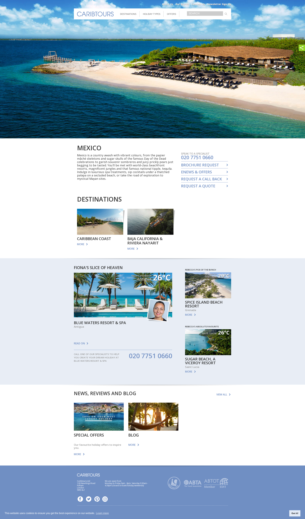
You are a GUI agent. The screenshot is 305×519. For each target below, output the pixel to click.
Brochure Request (200, 165)
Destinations (128, 14)
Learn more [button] (102, 513)
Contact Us (198, 4)
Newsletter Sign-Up (219, 4)
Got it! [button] (294, 513)
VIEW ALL (221, 394)
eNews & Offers (196, 172)
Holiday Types (151, 14)
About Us (167, 4)
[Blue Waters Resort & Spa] (123, 316)
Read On (79, 343)
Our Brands (182, 4)
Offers (171, 14)
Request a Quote (198, 186)
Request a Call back (201, 179)
